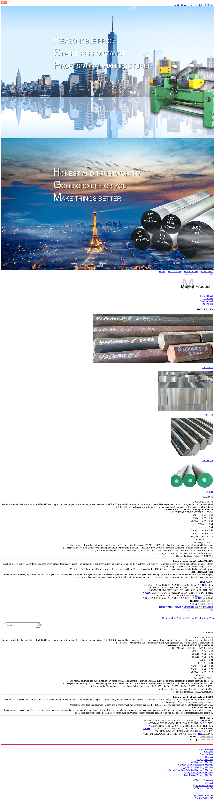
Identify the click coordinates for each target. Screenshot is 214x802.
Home (162, 271)
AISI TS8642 (206, 604)
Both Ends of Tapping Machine (198, 775)
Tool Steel (208, 298)
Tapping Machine (205, 759)
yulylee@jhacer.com (183, 5)
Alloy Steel (207, 304)
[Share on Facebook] (203, 780)
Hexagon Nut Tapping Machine (198, 772)
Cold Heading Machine (202, 762)
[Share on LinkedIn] (203, 788)
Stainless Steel (206, 301)
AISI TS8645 (206, 601)
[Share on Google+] (203, 785)
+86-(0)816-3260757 (203, 5)
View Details (207, 271)
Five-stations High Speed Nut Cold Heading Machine (188, 770)
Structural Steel (191, 271)
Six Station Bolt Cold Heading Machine (194, 764)
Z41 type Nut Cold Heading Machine (196, 767)
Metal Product (174, 271)
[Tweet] (209, 783)
